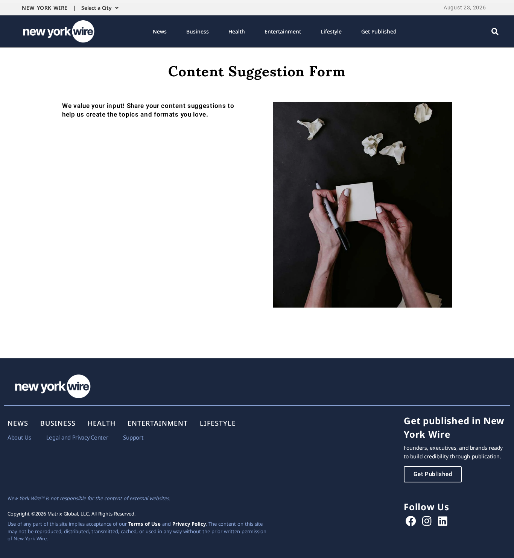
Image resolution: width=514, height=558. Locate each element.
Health (236, 31)
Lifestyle (331, 31)
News (160, 31)
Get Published (379, 31)
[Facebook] (411, 521)
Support (133, 437)
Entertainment (283, 31)
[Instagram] (427, 521)
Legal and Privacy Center (77, 437)
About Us (19, 437)
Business (197, 31)
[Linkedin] (442, 521)
